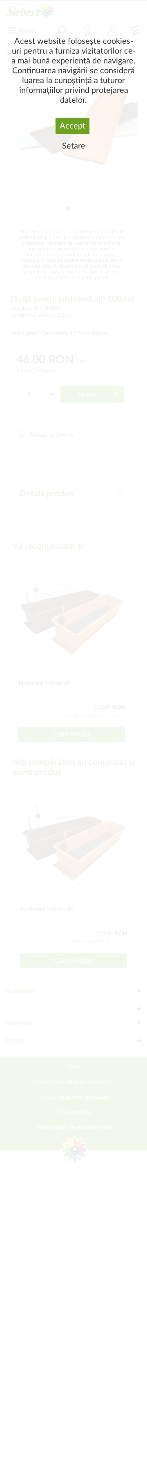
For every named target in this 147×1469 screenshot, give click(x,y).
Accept (72, 126)
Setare (73, 146)
